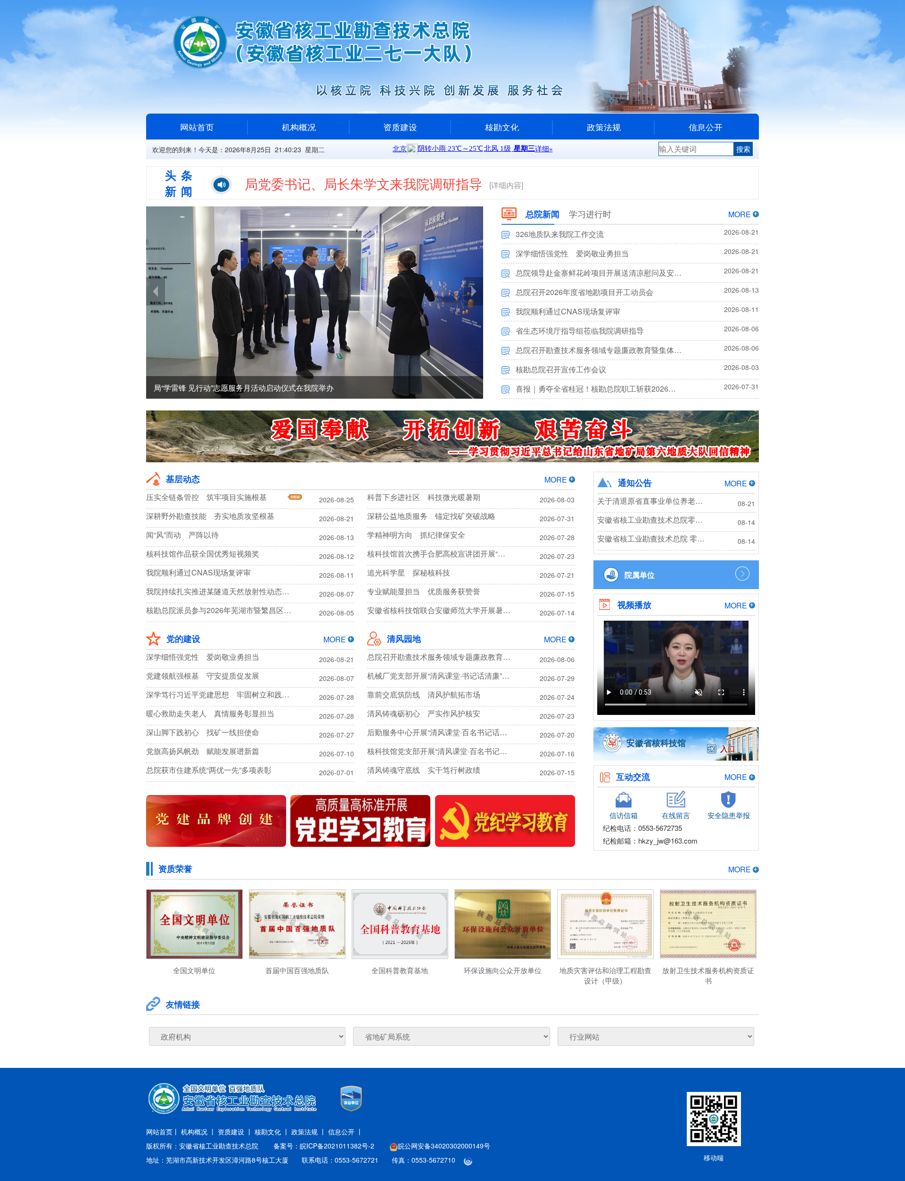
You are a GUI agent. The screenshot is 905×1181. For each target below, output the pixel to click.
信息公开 (706, 127)
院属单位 (640, 574)
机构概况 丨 (198, 1131)
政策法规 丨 (308, 1131)
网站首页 (197, 127)
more (739, 214)
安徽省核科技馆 (656, 743)
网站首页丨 (162, 1131)
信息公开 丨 (345, 1131)
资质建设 (400, 127)
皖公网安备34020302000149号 (444, 1145)
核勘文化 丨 (272, 1131)
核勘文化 (502, 127)
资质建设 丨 (235, 1131)
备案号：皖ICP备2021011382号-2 (323, 1145)
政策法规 (604, 127)
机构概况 (299, 127)
